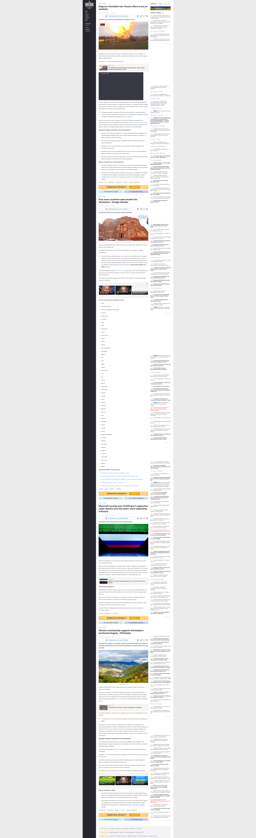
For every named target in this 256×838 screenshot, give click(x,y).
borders (112, 489)
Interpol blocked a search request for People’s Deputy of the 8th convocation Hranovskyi (160, 135)
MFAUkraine (102, 810)
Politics (86, 16)
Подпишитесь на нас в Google (118, 16)
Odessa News (118, 828)
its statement (129, 116)
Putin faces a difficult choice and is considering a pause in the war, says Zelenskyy (159, 87)
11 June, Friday (155, 372)
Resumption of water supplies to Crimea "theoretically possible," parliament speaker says (160, 390)
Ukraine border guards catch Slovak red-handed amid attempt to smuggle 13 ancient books (159, 769)
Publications (88, 23)
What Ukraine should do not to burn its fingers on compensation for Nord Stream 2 (160, 357)
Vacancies (87, 29)
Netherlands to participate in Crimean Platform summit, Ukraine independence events (160, 547)
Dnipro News (125, 828)
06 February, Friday (156, 91)
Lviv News (139, 828)
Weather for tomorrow (121, 836)
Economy (87, 17)
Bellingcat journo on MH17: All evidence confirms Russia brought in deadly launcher (160, 757)
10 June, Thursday (156, 471)
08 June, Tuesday (156, 704)
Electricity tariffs (139, 832)
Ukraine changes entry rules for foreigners (112, 482)
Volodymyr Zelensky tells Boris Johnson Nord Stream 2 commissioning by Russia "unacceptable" (159, 177)
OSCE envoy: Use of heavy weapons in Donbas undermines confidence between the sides (160, 515)
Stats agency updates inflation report (162, 636)
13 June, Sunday (155, 257)
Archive (87, 27)
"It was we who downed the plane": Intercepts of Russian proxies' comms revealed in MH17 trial (159, 498)
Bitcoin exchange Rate (130, 832)
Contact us (87, 30)
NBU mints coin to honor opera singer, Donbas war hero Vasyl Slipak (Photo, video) (159, 787)
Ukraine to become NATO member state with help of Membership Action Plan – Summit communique (160, 168)
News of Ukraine (104, 828)
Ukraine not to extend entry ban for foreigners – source (115, 473)
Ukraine (87, 14)
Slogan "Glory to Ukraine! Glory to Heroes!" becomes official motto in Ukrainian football (159, 409)
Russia (101, 182)
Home (86, 11)
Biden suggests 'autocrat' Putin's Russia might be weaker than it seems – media (159, 226)
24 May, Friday (155, 98)
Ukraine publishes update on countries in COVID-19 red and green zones (119, 476)
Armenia (125, 182)
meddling (124, 590)
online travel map (120, 270)
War (86, 12)
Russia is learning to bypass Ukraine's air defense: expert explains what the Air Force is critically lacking (160, 17)
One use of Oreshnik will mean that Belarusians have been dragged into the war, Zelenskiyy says (160, 35)
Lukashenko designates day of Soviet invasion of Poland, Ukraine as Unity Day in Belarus (160, 782)
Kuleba (101, 489)
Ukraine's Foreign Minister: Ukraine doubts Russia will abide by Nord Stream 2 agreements (160, 553)
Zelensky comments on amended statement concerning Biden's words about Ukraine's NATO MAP (160, 796)
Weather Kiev (113, 836)
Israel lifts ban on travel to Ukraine (161, 386)
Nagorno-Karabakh (134, 182)
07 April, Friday (155, 139)
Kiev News (112, 828)
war (106, 182)
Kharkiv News (132, 828)
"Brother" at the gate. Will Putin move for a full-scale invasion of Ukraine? (159, 404)
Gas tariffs (122, 832)
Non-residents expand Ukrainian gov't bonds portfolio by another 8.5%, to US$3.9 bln (160, 395)
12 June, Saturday (156, 288)
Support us (160, 8)
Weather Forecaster (153, 836)
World (86, 19)
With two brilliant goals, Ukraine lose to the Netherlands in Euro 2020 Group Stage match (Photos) (160, 253)
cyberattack (108, 613)
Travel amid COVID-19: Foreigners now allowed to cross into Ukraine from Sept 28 (122, 479)
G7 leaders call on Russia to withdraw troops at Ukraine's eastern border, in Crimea (160, 269)
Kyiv (86, 20)
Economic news (104, 832)
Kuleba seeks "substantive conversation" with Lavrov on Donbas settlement (158, 588)
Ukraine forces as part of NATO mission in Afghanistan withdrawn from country (158, 583)
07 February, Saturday (157, 31)
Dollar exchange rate (113, 832)
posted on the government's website (138, 122)
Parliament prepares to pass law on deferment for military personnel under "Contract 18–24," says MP (159, 27)
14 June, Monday (155, 160)
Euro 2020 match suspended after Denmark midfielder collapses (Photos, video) (159, 296)
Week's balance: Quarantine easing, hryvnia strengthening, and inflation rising (160, 308)
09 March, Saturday (156, 115)
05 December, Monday (157, 153)
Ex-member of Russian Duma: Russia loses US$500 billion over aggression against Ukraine (160, 542)
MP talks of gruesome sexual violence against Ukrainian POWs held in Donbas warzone (160, 430)
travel (106, 489)
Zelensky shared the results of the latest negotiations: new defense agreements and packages (160, 130)
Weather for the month (143, 836)
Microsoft (115, 613)
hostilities (118, 182)
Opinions (87, 25)
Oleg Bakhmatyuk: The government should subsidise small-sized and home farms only (160, 712)
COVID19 (118, 489)
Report (127, 574)
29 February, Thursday (157, 126)
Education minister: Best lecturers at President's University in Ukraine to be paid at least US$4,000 (160, 189)
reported (105, 61)
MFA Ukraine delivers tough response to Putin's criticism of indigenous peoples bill (160, 479)
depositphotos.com (124, 684)
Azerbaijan (111, 182)
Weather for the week (132, 836)
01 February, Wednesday (158, 146)
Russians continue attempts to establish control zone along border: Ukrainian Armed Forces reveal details (160, 22)
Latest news (155, 13)
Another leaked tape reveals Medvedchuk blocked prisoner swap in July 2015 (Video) (160, 801)
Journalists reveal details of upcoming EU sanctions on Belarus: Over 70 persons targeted (160, 467)
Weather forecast (104, 836)
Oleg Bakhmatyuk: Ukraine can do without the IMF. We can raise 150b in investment (159, 741)
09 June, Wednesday (157, 579)
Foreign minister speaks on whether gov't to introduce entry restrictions (119, 485)
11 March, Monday (156, 108)
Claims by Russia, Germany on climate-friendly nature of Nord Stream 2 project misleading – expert (160, 608)
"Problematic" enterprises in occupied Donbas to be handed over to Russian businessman (160, 414)
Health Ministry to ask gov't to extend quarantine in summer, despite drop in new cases (160, 651)
